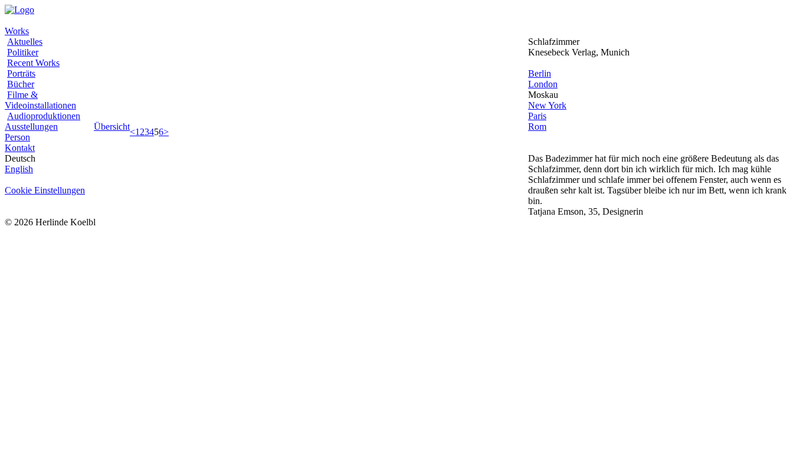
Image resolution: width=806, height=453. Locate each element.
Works (17, 31)
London (543, 84)
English (19, 169)
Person (17, 137)
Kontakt (20, 148)
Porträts (21, 73)
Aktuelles (24, 42)
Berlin (539, 73)
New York (547, 105)
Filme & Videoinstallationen (40, 100)
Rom (537, 127)
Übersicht (112, 127)
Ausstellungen (31, 127)
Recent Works (33, 63)
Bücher (20, 84)
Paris (537, 116)
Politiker (22, 52)
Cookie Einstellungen (45, 190)
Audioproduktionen (43, 116)
